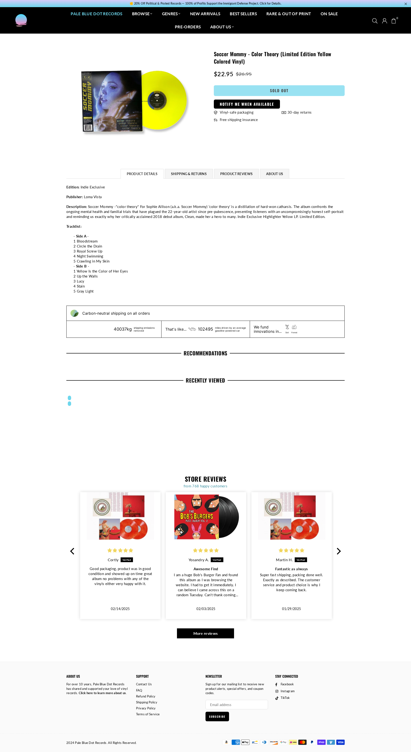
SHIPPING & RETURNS (189, 174)
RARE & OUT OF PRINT (288, 13)
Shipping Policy (146, 702)
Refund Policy (146, 696)
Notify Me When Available (247, 104)
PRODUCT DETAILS (142, 174)
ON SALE (329, 13)
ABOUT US (220, 26)
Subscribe (217, 716)
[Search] (375, 20)
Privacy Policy (146, 708)
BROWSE (141, 13)
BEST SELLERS (243, 13)
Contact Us (144, 684)
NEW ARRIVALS (205, 13)
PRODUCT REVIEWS (236, 174)
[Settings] (384, 20)
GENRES (170, 13)
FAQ (139, 690)
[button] (393, 20)
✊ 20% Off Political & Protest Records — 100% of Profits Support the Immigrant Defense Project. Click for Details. (205, 3)
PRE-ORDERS (188, 26)
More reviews (205, 633)
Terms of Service (148, 714)
